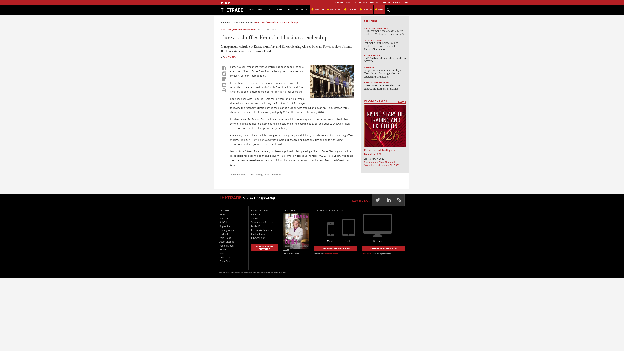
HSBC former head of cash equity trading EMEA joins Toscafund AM (384, 32)
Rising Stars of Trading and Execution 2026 (380, 152)
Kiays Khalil (230, 56)
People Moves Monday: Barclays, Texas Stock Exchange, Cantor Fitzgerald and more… (382, 74)
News (252, 9)
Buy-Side (367, 28)
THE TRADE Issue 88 (291, 253)
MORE (401, 102)
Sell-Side (223, 222)
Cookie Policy (258, 233)
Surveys (351, 9)
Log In (405, 2)
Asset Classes (226, 241)
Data (380, 9)
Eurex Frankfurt (272, 174)
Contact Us (385, 2)
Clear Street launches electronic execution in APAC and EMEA (383, 87)
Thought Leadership (297, 9)
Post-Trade (237, 30)
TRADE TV (224, 257)
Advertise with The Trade (264, 248)
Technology (384, 83)
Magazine (335, 9)
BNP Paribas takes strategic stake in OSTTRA (385, 60)
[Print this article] (224, 90)
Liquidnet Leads (361, 2)
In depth (319, 9)
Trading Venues (249, 30)
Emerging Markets (371, 83)
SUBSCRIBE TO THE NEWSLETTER (383, 248)
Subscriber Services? (331, 254)
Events (278, 9)
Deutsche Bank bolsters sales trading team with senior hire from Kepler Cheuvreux (384, 46)
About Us (374, 2)
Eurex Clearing (255, 174)
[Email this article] (224, 85)
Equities (374, 28)
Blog (221, 253)
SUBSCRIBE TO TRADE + (343, 2)
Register (396, 2)
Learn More (366, 254)
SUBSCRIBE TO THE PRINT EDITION (336, 248)
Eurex (242, 174)
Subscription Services (262, 222)
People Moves (226, 30)
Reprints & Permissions (263, 230)
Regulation (225, 226)
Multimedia (264, 9)
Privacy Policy (258, 237)
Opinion (367, 9)
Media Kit (256, 226)
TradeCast (224, 261)
